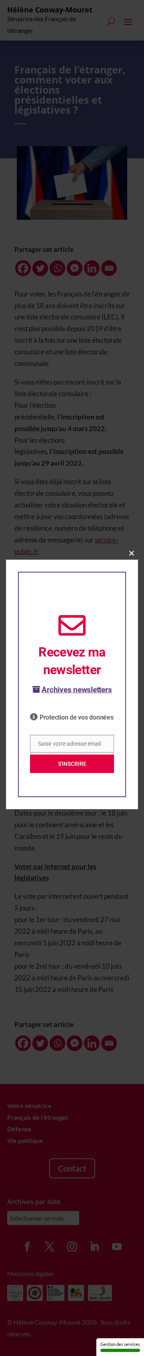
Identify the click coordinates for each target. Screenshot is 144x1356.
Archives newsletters (77, 689)
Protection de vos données (77, 717)
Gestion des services (120, 1344)
